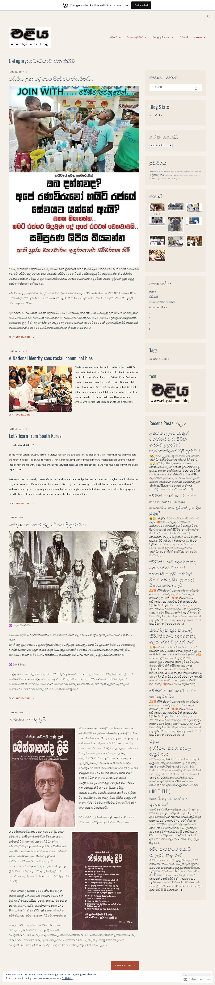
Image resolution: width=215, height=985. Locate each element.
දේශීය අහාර (168, 175)
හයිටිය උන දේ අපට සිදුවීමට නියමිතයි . (51, 78)
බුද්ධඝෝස (164, 359)
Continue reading (21, 337)
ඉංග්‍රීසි (161, 171)
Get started (141, 5)
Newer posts (123, 965)
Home (152, 291)
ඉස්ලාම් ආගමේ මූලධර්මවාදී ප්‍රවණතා (48, 524)
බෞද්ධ (114, 37)
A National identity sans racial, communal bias (51, 358)
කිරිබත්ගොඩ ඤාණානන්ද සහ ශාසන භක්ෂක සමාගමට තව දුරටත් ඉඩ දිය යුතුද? (175, 504)
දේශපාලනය (157, 175)
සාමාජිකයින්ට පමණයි (162, 302)
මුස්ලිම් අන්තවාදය (161, 179)
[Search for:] (208, 16)
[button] (157, 209)
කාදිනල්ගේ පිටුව (169, 171)
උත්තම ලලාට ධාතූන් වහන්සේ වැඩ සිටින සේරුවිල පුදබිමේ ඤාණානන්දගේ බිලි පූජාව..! (174, 442)
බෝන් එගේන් (183, 175)
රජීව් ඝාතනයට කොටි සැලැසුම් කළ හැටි (170, 852)
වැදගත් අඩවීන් (135, 37)
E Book (198, 37)
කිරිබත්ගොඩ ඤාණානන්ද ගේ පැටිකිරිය (172, 693)
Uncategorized (154, 171)
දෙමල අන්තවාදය (196, 171)
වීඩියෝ (184, 37)
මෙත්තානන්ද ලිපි (27, 719)
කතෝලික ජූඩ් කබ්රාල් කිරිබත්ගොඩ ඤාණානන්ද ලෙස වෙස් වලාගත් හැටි (172, 636)
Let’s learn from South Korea (35, 435)
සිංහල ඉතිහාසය (161, 37)
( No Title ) (159, 791)
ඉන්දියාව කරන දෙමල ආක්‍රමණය (170, 751)
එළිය (154, 741)
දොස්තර (176, 175)
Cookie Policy (67, 978)
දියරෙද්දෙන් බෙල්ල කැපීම (182, 171)
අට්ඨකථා (153, 359)
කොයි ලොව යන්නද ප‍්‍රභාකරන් (168, 801)
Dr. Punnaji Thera (158, 307)
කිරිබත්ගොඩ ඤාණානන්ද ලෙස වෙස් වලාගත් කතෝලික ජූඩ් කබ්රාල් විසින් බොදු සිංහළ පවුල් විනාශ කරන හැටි (172, 573)
